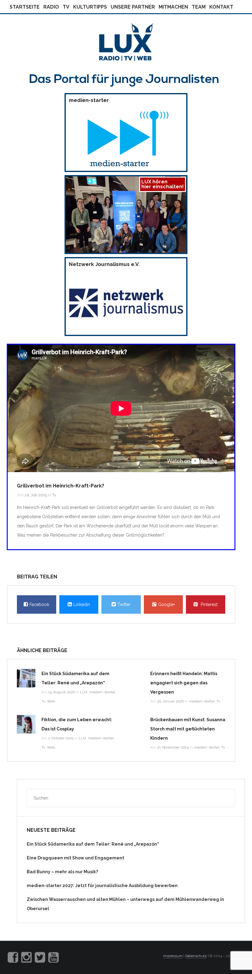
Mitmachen (173, 7)
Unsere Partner (133, 7)
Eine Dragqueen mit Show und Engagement (75, 857)
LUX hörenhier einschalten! (162, 184)
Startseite (25, 7)
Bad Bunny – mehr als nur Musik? (62, 871)
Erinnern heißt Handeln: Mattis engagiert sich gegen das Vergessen (183, 682)
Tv (66, 7)
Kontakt (221, 7)
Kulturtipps (90, 7)
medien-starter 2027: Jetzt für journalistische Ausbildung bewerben (102, 885)
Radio (51, 7)
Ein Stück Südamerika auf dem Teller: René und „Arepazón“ (93, 844)
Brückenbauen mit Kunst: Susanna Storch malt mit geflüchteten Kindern (187, 729)
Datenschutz (196, 956)
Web (51, 701)
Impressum (173, 956)
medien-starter (102, 692)
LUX (84, 692)
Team (199, 7)
